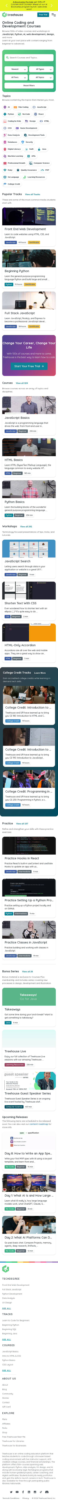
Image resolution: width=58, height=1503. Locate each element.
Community (7, 1393)
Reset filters (29, 85)
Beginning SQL (9, 1329)
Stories (5, 1398)
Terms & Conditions (11, 1498)
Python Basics (8, 1360)
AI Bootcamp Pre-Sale (23, 2)
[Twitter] (11, 1492)
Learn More (40, 673)
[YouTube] (17, 1492)
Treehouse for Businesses (14, 1445)
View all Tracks (32, 194)
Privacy (25, 1498)
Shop (4, 1432)
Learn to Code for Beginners (15, 1320)
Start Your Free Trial (27, 366)
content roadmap (38, 1124)
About (5, 1385)
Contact (6, 1402)
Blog (4, 1389)
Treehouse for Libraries (13, 1441)
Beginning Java (9, 1333)
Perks (4, 1428)
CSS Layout (7, 1364)
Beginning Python (10, 1325)
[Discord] (47, 1492)
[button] (6, 5)
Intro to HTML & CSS (11, 1356)
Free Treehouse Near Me (13, 1437)
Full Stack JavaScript (11, 1289)
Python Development (12, 1294)
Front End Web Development (15, 1285)
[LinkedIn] (29, 1492)
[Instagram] (35, 1492)
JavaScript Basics (10, 1351)
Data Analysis (8, 1298)
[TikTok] (41, 1492)
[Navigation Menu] (54, 15)
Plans (4, 1419)
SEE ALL (6, 1308)
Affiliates (6, 1423)
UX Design (7, 1302)
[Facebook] (23, 1492)
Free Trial (43, 15)
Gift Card (6, 1407)
